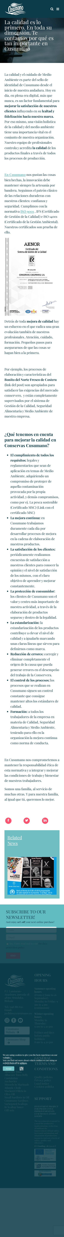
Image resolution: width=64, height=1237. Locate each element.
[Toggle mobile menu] (58, 9)
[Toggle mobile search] (51, 9)
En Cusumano (15, 174)
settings (23, 1063)
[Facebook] (8, 822)
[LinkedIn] (45, 822)
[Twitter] (27, 822)
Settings (21, 1068)
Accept (8, 1068)
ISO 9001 (27, 211)
